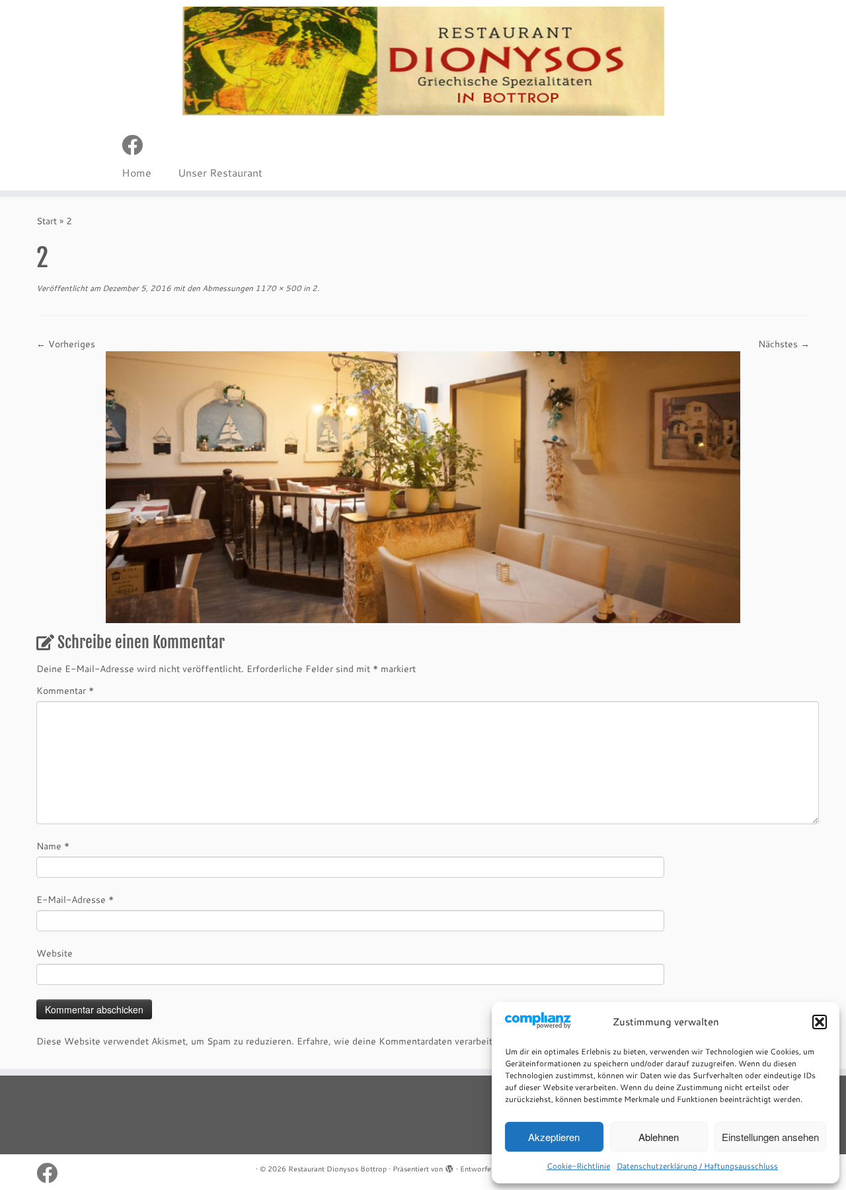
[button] (819, 1022)
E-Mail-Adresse (75, 899)
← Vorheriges (65, 344)
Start (46, 221)
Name (52, 846)
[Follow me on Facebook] (136, 144)
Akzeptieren (554, 1137)
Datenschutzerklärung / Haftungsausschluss (697, 1165)
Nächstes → (784, 344)
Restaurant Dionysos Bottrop (337, 1169)
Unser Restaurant (220, 172)
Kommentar (65, 690)
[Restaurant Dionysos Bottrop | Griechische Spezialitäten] (423, 61)
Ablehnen (658, 1137)
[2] (423, 486)
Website (54, 953)
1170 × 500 (277, 288)
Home (136, 172)
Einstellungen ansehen (770, 1137)
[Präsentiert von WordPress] (449, 1166)
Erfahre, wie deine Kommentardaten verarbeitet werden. (418, 1041)
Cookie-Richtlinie (578, 1165)
